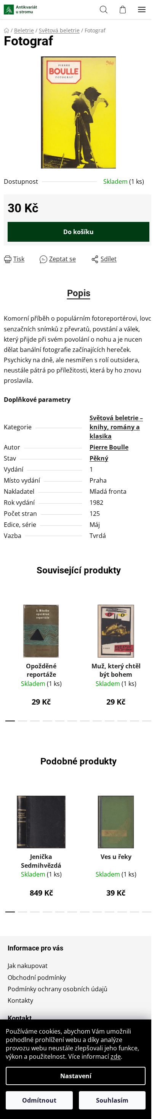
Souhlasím (112, 1100)
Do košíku (78, 232)
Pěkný (99, 458)
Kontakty (20, 1000)
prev (8, 627)
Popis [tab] (78, 293)
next (149, 627)
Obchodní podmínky (37, 977)
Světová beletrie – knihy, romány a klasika (116, 427)
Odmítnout (39, 1100)
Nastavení (75, 1076)
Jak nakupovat (28, 966)
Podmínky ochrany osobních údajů (57, 989)
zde (116, 1056)
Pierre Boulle (109, 447)
